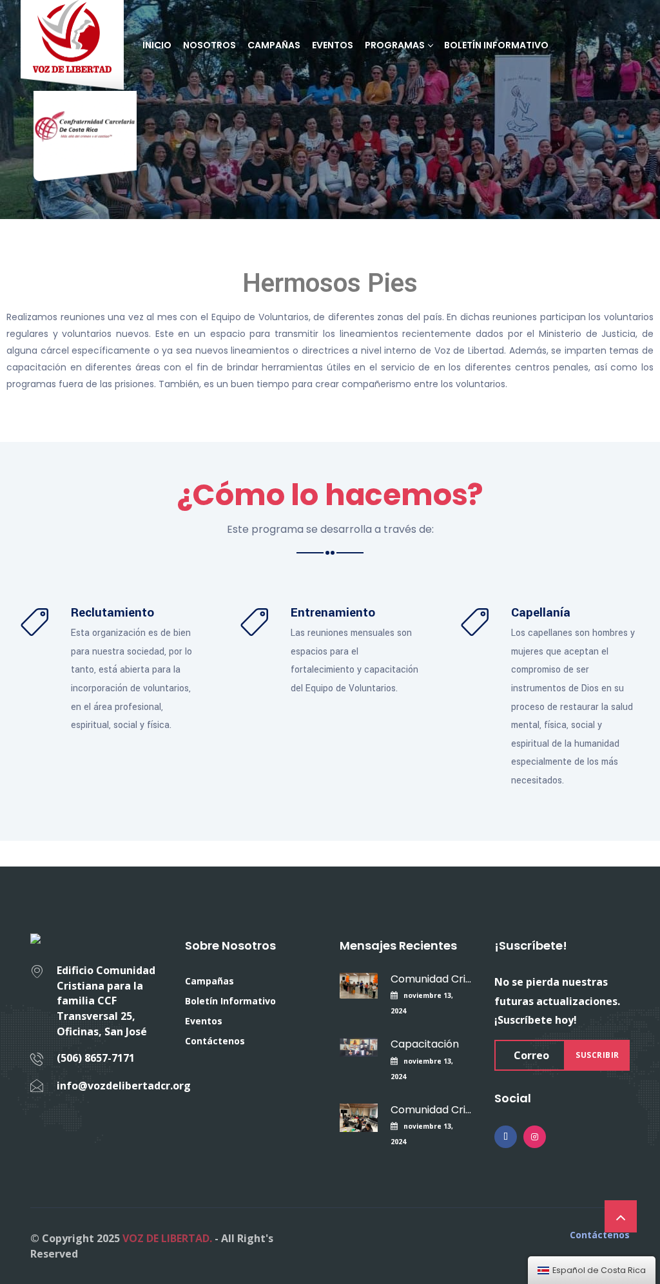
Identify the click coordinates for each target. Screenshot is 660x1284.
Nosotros (209, 45)
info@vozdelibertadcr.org (124, 1085)
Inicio (156, 45)
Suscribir (597, 1054)
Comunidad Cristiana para (431, 979)
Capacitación (425, 1044)
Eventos (332, 45)
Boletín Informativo (496, 45)
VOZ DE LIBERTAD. (167, 1238)
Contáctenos (215, 1041)
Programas (395, 45)
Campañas (274, 45)
